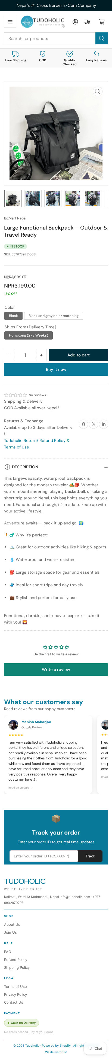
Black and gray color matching (54, 315)
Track (90, 856)
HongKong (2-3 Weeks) (28, 335)
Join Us (10, 932)
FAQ (7, 951)
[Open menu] (10, 22)
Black (13, 315)
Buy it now (56, 369)
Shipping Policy (17, 967)
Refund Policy (15, 959)
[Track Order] (87, 22)
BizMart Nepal (15, 218)
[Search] (102, 38)
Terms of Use (15, 986)
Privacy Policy (15, 994)
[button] (15, 395)
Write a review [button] (56, 669)
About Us (12, 924)
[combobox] (56, 38)
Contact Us (13, 1002)
